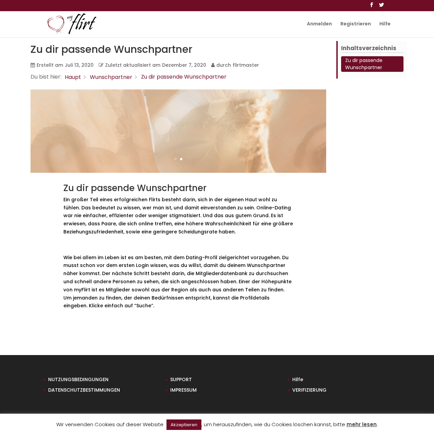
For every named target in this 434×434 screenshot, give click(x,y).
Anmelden (319, 24)
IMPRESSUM (183, 390)
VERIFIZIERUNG (309, 390)
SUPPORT (181, 379)
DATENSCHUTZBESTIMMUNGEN (84, 390)
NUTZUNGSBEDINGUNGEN (78, 379)
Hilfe (385, 24)
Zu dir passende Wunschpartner (363, 64)
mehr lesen (362, 424)
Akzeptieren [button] (184, 424)
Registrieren (355, 24)
